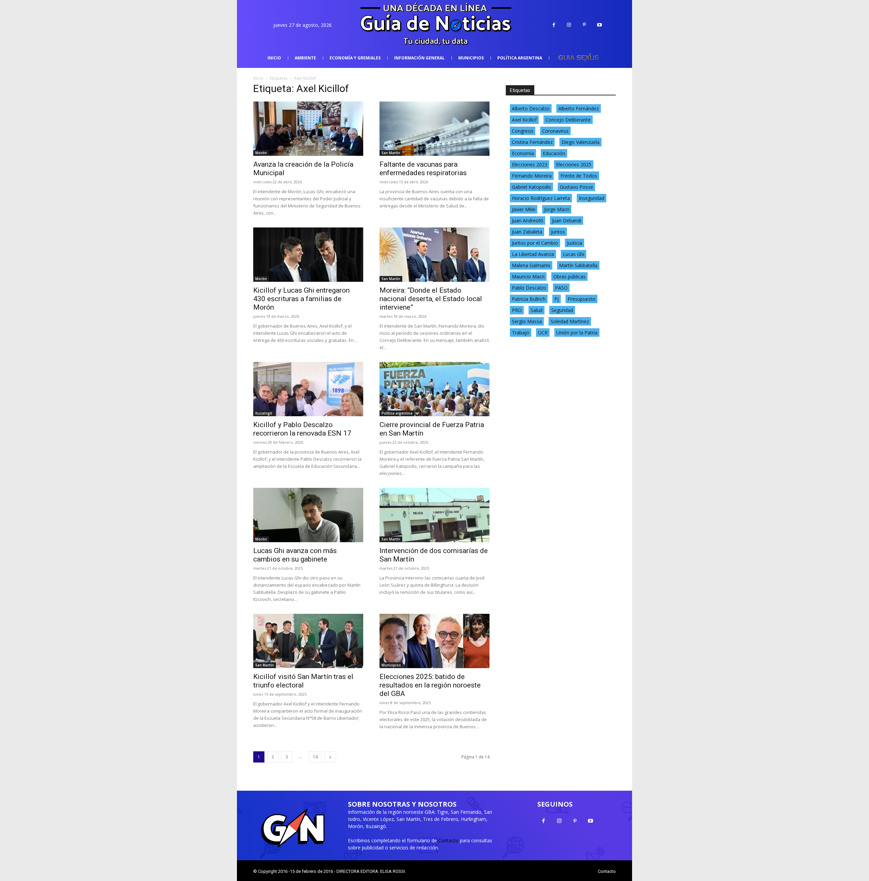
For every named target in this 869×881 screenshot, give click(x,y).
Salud (536, 310)
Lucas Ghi (573, 254)
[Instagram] (569, 25)
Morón (261, 152)
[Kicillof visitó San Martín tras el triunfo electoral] (308, 641)
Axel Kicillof (524, 119)
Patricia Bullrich (529, 299)
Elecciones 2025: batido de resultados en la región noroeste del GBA (430, 685)
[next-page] (330, 757)
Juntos (558, 231)
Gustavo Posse (576, 187)
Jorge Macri (556, 209)
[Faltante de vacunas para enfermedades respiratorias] (434, 129)
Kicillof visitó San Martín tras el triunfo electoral (303, 681)
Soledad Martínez (570, 321)
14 (315, 757)
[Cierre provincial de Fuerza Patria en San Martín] (434, 389)
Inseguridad (591, 198)
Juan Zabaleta (527, 231)
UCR (543, 332)
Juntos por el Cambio (535, 243)
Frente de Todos (578, 175)
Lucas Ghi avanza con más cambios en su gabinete (295, 555)
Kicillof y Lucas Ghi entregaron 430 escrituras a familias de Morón (301, 298)
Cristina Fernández (532, 142)
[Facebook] (554, 25)
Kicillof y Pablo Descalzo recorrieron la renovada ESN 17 (302, 429)
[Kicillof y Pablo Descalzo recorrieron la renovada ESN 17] (308, 389)
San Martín (391, 152)
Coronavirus (555, 131)
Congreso (522, 131)
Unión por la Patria (576, 332)
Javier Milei (523, 209)
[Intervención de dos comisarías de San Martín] (434, 515)
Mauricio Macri (528, 276)
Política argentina (397, 413)
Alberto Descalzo (531, 108)
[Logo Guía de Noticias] (434, 25)
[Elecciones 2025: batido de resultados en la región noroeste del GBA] (434, 641)
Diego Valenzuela (580, 142)
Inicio (258, 78)
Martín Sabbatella (578, 265)
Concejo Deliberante (568, 119)
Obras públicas (569, 276)
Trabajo (520, 332)
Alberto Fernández (578, 108)
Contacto (448, 840)
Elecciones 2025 (573, 164)
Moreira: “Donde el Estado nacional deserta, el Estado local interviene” (431, 298)
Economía (523, 153)
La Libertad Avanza (533, 254)
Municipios (391, 665)
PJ (556, 299)
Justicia (574, 243)
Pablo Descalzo (529, 288)
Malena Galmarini (531, 265)
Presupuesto (581, 299)
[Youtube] (600, 25)
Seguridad (562, 310)
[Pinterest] (584, 25)
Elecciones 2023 (529, 164)
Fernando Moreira (532, 175)
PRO (517, 310)
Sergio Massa (527, 321)
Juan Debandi (566, 220)
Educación (554, 153)
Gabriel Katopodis (531, 187)
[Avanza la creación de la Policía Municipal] (308, 129)
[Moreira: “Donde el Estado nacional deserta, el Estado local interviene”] (434, 254)
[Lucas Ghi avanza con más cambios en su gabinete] (308, 515)
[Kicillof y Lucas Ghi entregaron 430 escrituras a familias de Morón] (308, 254)
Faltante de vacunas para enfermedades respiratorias (423, 168)
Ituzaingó (263, 413)
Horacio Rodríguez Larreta (541, 198)
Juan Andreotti (527, 220)
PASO (561, 288)
